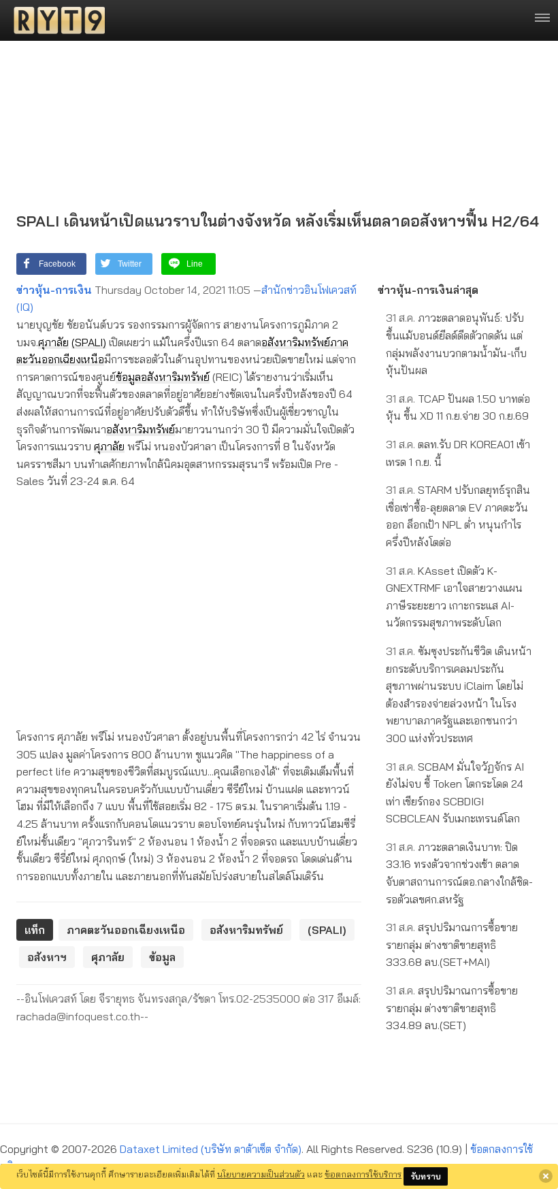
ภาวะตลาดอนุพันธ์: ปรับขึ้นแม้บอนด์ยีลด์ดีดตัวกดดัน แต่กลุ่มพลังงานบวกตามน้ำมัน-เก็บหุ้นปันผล (456, 344)
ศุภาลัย (53, 342)
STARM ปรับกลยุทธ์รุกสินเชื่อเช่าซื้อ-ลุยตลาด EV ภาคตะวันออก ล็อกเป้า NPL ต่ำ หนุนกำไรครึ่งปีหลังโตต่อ (458, 516)
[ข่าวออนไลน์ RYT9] (55, 20)
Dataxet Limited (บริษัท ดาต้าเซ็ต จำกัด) (210, 1149)
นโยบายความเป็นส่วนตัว (261, 1174)
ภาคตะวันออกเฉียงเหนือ (126, 930)
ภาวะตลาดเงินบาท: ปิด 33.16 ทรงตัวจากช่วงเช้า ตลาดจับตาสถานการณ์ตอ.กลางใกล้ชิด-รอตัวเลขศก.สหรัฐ (459, 873)
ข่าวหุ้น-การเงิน (54, 290)
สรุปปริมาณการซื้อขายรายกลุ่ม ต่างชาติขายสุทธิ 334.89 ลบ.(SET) (452, 1008)
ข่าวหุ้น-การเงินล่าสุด (428, 290)
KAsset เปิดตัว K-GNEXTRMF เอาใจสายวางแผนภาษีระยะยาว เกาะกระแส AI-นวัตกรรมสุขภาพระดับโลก (454, 597)
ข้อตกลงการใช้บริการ (363, 1174)
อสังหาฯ (47, 957)
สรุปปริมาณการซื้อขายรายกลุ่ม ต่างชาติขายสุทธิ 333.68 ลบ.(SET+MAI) (452, 944)
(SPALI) (88, 342)
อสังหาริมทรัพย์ (295, 342)
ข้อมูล (128, 377)
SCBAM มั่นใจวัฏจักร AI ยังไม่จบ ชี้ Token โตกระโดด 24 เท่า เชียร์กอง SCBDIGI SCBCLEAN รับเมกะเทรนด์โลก (455, 793)
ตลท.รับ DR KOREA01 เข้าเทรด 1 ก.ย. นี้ (458, 453)
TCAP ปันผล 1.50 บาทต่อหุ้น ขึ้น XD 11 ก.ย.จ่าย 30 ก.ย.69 (458, 407)
